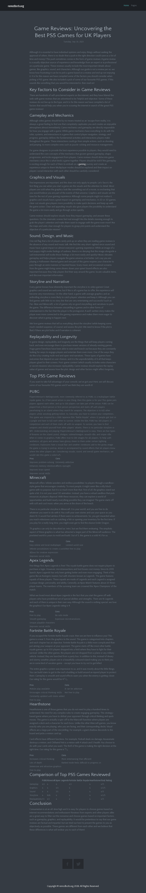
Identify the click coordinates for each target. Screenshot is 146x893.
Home (126, 5)
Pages (134, 5)
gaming (82, 164)
